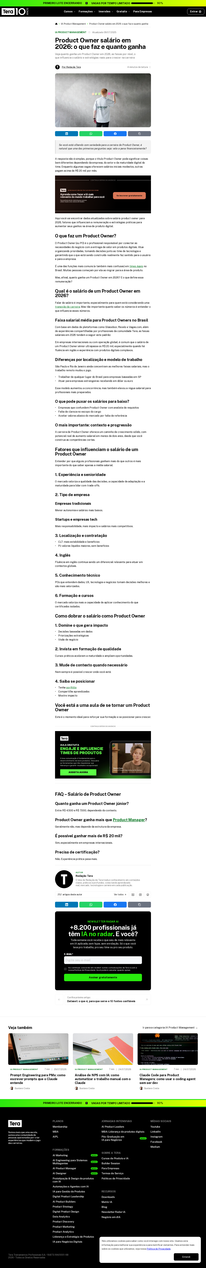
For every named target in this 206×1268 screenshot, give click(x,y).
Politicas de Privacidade (116, 1178)
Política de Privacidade (159, 1249)
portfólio (71, 687)
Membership (60, 1126)
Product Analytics (63, 1231)
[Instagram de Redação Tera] (140, 894)
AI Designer (59, 1173)
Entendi (186, 1257)
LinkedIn (155, 1131)
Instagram (156, 1136)
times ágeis (136, 266)
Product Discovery (63, 1221)
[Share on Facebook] (33, 77)
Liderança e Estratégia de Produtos (73, 1236)
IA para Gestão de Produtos (69, 1191)
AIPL (55, 1136)
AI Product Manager (64, 1168)
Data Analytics (61, 1216)
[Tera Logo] (15, 11)
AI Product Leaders (113, 1126)
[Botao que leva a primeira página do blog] (56, 24)
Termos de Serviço (112, 1173)
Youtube (155, 1126)
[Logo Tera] (15, 1123)
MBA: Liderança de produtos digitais (123, 1131)
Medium (155, 1146)
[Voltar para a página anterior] (59, 999)
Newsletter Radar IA (113, 1211)
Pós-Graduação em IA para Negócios (113, 1138)
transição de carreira (67, 306)
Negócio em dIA (111, 1217)
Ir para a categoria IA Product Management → (170, 1027)
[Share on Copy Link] (44, 77)
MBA (55, 1131)
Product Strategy (63, 1206)
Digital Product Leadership (68, 1196)
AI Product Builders (64, 1201)
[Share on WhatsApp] (23, 77)
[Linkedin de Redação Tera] (133, 894)
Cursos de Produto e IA (115, 1158)
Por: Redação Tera (71, 67)
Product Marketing (64, 1226)
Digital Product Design (66, 1211)
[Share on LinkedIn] (13, 77)
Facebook (156, 1141)
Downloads (108, 1197)
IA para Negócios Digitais (67, 1241)
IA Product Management (73, 24)
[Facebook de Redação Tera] (148, 894)
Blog (104, 1206)
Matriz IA (107, 1201)
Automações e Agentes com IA (71, 1186)
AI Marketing (60, 1155)
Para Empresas (142, 11)
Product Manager (129, 819)
